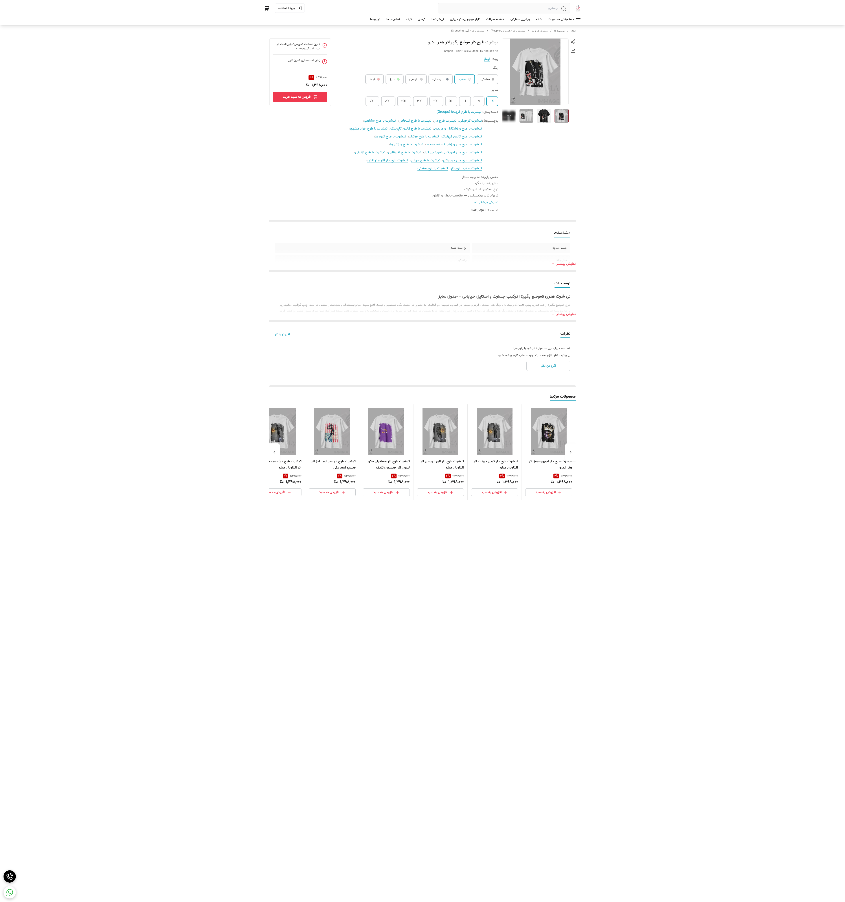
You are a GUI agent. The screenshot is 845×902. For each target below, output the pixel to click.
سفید (462, 79)
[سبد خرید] (266, 8)
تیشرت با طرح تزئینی (370, 152)
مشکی (485, 79)
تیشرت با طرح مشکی (432, 168)
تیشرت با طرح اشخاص (415, 120)
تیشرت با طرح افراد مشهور (369, 128)
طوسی (413, 79)
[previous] (570, 452)
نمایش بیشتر (566, 263)
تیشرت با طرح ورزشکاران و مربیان (458, 128)
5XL (388, 101)
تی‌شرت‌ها (559, 31)
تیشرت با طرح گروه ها (390, 136)
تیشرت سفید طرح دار (466, 168)
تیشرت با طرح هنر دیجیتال (462, 160)
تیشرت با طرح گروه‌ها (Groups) (467, 31)
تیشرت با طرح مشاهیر (380, 120)
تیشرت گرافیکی (470, 120)
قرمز (372, 79)
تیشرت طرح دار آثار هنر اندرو (387, 160)
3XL (420, 101)
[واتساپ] (10, 892)
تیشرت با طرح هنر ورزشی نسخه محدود (454, 144)
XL (451, 101)
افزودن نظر (282, 334)
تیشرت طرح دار (540, 31)
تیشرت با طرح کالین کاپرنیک (410, 128)
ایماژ (573, 31)
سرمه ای (438, 79)
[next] (274, 452)
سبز (392, 79)
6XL (372, 101)
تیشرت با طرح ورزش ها (406, 144)
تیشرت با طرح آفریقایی (404, 152)
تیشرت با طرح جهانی (425, 160)
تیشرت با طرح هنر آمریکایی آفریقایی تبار (453, 152)
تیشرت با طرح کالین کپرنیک (462, 136)
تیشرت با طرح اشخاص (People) (508, 31)
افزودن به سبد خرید (297, 96)
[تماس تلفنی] (10, 876)
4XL (404, 101)
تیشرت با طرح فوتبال (424, 136)
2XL (436, 101)
